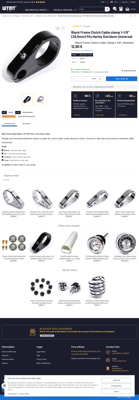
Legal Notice (41, 352)
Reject (116, 391)
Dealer (133, 2)
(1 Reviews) (86, 26)
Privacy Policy (41, 359)
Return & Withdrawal (9, 352)
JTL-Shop (127, 397)
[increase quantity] (100, 79)
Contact (124, 2)
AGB (38, 355)
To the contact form (119, 361)
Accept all (116, 380)
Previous (5, 203)
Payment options (8, 359)
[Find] (107, 9)
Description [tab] (9, 124)
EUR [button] (102, 2)
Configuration (116, 386)
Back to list (7, 16)
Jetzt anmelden (47, 336)
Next (134, 203)
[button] (115, 9)
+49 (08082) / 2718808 (120, 353)
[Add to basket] (3, 23)
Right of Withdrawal (43, 363)
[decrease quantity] (73, 79)
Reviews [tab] (26, 124)
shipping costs (88, 50)
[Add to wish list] (63, 28)
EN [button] (115, 2)
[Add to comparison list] (57, 28)
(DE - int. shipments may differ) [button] (99, 72)
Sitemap (5, 363)
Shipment (5, 355)
